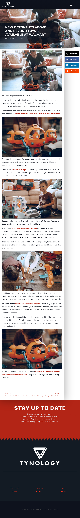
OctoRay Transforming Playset (24, 228)
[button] (71, 5)
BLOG (14, 491)
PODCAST (39, 491)
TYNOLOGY (14, 488)
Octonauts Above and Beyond (27, 304)
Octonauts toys (19, 169)
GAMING (39, 488)
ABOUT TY (65, 491)
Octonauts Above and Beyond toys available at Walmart (37, 114)
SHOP (64, 488)
